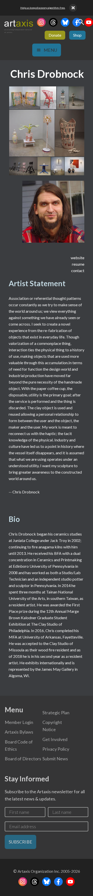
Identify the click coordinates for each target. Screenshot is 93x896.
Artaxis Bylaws (19, 732)
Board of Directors (23, 758)
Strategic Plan (55, 712)
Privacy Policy (55, 749)
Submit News (55, 758)
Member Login (19, 722)
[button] (24, 98)
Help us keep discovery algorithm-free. (42, 7)
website (77, 257)
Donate (55, 35)
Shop (77, 35)
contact (77, 270)
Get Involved (54, 739)
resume (78, 264)
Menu (50, 50)
